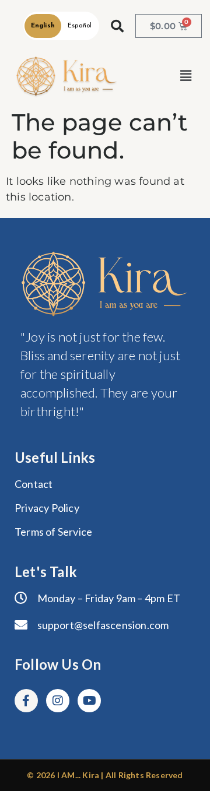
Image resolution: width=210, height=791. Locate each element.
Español (80, 26)
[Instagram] (57, 700)
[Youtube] (89, 700)
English (43, 26)
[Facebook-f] (26, 700)
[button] (186, 76)
